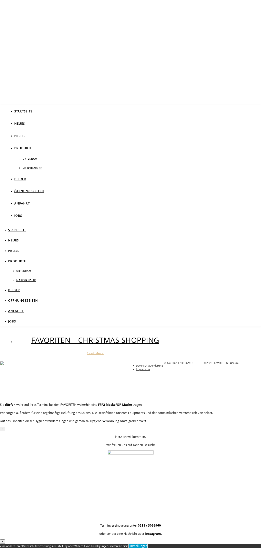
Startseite (23, 111)
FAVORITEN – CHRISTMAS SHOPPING (95, 340)
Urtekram (29, 158)
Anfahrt (22, 203)
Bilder (20, 179)
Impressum (143, 369)
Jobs (18, 215)
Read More (95, 353)
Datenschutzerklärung (149, 365)
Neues (19, 123)
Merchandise (32, 168)
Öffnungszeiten (29, 191)
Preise (19, 136)
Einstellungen (138, 546)
